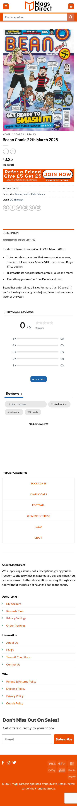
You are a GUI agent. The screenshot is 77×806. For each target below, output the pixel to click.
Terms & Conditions (18, 657)
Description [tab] (11, 233)
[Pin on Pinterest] (32, 208)
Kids (33, 194)
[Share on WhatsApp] (6, 208)
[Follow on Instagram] (8, 763)
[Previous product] (13, 151)
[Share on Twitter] (19, 208)
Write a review (38, 379)
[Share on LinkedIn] (38, 208)
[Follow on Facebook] (3, 763)
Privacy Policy (14, 696)
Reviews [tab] (14, 393)
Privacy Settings (16, 618)
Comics (19, 134)
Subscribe (64, 739)
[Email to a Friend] (25, 208)
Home (6, 134)
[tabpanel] (38, 432)
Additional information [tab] (19, 240)
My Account (13, 603)
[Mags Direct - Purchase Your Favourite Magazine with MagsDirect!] (38, 6)
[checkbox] (33, 412)
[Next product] (6, 151)
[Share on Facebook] (12, 208)
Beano (31, 134)
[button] (6, 6)
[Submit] (70, 16)
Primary (41, 194)
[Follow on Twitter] (14, 763)
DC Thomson (16, 199)
